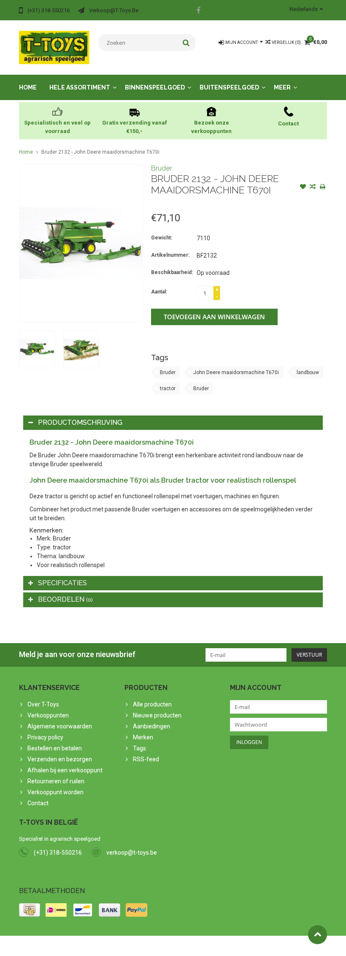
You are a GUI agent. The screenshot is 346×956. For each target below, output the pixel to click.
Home (28, 87)
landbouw (308, 372)
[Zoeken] (186, 42)
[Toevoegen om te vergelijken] (312, 187)
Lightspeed (186, 946)
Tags (139, 748)
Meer (282, 87)
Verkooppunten (48, 715)
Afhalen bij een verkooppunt (65, 770)
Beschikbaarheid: (172, 272)
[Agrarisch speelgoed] (54, 46)
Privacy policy (45, 737)
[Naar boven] (317, 934)
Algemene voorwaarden (59, 726)
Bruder (161, 168)
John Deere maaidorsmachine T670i (236, 372)
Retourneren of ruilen (55, 781)
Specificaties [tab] (62, 583)
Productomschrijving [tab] (80, 422)
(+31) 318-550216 (58, 852)
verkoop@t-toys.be (131, 852)
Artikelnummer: (170, 255)
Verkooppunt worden (55, 792)
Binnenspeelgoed (155, 87)
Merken (143, 737)
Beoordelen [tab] (65, 599)
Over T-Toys (43, 704)
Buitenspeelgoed (229, 87)
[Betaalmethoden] (29, 910)
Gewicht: (161, 238)
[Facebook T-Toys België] (198, 11)
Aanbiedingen (151, 726)
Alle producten (152, 704)
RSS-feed (146, 759)
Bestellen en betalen (54, 748)
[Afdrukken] (322, 187)
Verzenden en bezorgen (59, 759)
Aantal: (159, 292)
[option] (37, 349)
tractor (168, 388)
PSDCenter (129, 946)
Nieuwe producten (157, 715)
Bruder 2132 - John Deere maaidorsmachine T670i (100, 152)
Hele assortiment (79, 87)
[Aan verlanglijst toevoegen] (303, 187)
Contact (38, 803)
